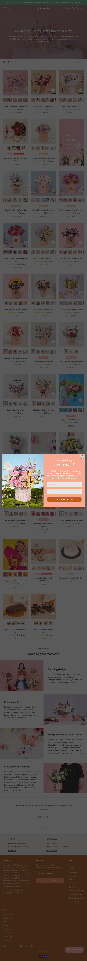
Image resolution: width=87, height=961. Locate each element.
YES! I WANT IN (64, 499)
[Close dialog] (81, 456)
